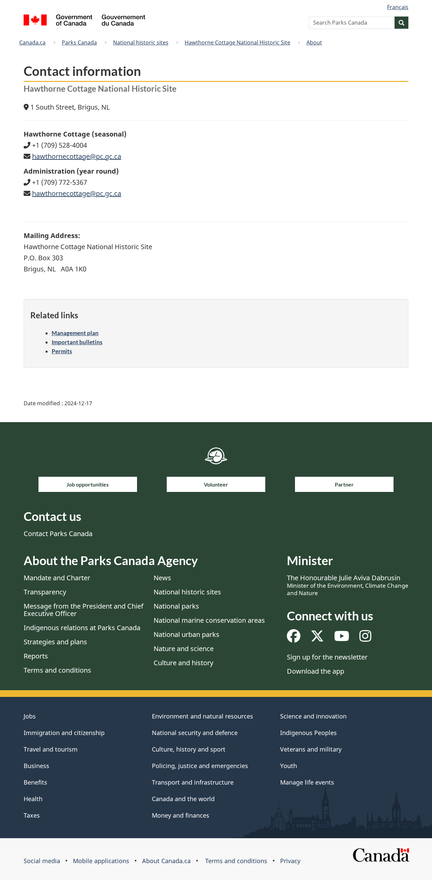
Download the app (315, 671)
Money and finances (180, 815)
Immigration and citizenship (64, 733)
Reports (36, 656)
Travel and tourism (51, 749)
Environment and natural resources (202, 716)
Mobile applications (101, 861)
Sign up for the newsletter (327, 657)
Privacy (290, 861)
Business (36, 766)
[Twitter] (317, 638)
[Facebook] (293, 638)
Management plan (75, 332)
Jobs (30, 716)
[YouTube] (341, 638)
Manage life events (307, 782)
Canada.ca (32, 42)
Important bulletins (77, 342)
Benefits (35, 782)
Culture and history (183, 662)
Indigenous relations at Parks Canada (82, 627)
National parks (176, 606)
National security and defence (195, 733)
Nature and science (184, 648)
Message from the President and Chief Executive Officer (83, 610)
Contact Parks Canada (58, 533)
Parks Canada (79, 42)
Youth (288, 766)
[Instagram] (365, 638)
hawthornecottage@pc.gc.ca (76, 156)
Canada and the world (183, 799)
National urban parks (186, 634)
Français (397, 7)
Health (33, 799)
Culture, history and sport (188, 749)
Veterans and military (311, 749)
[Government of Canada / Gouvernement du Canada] (84, 21)
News (162, 577)
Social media (42, 861)
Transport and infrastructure (193, 782)
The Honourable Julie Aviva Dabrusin (347, 585)
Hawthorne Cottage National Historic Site (237, 42)
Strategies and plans (55, 641)
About (314, 42)
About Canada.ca (166, 861)
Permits (62, 351)
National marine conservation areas (209, 620)
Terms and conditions (57, 670)
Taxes (32, 815)
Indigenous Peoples (308, 733)
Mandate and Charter (57, 577)
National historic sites (140, 42)
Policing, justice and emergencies (200, 766)
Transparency (45, 591)
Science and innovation (313, 716)
